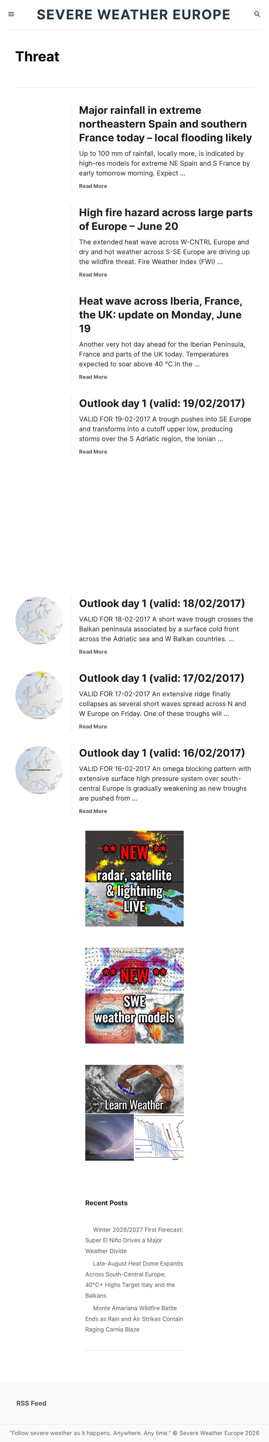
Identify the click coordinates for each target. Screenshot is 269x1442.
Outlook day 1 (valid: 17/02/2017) (162, 678)
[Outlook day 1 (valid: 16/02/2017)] (39, 770)
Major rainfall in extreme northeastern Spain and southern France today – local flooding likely (165, 124)
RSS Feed (31, 1403)
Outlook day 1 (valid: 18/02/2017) (162, 603)
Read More (93, 186)
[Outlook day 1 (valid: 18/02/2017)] (39, 620)
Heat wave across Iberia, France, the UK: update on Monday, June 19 (160, 314)
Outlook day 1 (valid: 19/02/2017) (162, 403)
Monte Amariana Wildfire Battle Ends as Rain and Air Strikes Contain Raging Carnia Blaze (134, 1319)
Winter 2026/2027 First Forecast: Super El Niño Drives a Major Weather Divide (134, 1240)
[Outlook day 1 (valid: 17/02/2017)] (39, 695)
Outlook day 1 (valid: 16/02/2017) (162, 752)
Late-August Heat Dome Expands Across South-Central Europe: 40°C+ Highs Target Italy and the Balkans (134, 1279)
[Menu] (11, 14)
